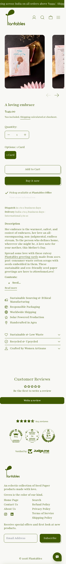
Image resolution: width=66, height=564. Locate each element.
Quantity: (11, 127)
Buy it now (32, 181)
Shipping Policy (42, 518)
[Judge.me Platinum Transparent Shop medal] (16, 436)
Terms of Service (43, 513)
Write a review (32, 400)
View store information (22, 197)
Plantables (35, 558)
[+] (25, 135)
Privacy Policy (41, 509)
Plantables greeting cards (21, 257)
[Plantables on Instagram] (5, 514)
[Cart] (50, 17)
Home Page (11, 500)
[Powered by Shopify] (34, 17)
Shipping (25, 117)
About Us (10, 509)
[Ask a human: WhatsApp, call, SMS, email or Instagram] (57, 556)
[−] (9, 135)
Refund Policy (41, 504)
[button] (42, 17)
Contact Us (11, 504)
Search (36, 500)
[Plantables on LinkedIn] (12, 514)
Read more (11, 287)
